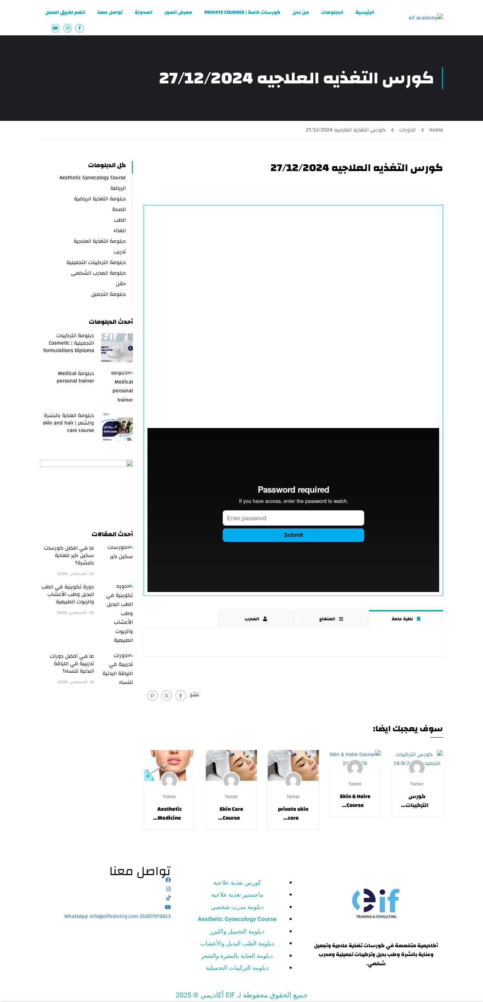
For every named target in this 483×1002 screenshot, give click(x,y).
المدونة (143, 12)
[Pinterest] (152, 695)
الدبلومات (332, 12)
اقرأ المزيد (417, 759)
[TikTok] (168, 898)
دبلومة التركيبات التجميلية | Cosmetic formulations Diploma (68, 343)
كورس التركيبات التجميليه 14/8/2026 (417, 801)
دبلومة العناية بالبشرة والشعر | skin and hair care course (68, 423)
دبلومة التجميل (108, 294)
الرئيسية (364, 12)
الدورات (407, 129)
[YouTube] (168, 907)
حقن (121, 283)
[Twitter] (166, 695)
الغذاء (120, 230)
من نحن (300, 12)
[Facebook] (180, 695)
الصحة (119, 209)
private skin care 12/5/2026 (293, 813)
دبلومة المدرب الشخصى (98, 273)
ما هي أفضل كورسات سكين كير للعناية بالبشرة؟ (69, 555)
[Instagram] (168, 889)
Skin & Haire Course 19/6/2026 (355, 801)
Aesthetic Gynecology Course (92, 177)
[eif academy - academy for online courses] (423, 17)
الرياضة (118, 188)
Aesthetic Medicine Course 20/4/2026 (169, 813)
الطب (120, 220)
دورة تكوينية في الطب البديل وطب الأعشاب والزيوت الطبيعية (67, 594)
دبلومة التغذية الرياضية (100, 199)
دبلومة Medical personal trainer (75, 377)
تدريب (120, 252)
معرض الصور (178, 12)
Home (436, 129)
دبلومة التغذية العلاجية (100, 241)
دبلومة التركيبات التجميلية (96, 262)
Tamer (417, 783)
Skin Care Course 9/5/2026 (231, 813)
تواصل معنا (110, 12)
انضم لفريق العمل (65, 12)
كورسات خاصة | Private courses (242, 12)
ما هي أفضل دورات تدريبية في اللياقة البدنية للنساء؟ (72, 663)
